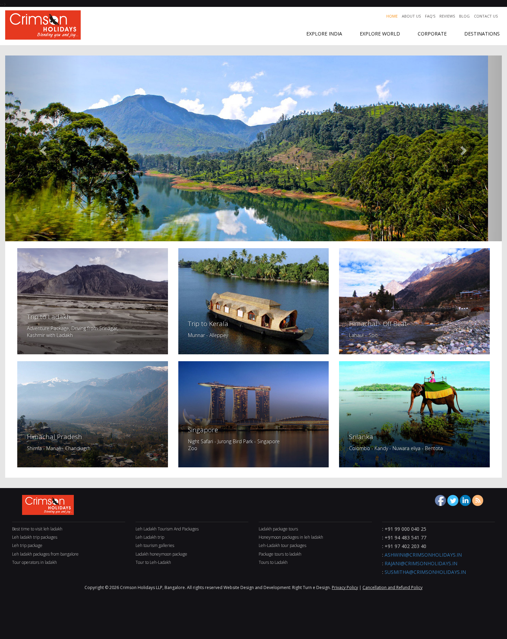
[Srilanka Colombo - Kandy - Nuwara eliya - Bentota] (414, 413)
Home (392, 16)
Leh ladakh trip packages (34, 537)
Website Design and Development (256, 587)
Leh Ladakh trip (150, 537)
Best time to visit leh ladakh (37, 529)
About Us (411, 16)
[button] (42, 148)
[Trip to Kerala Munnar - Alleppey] (253, 300)
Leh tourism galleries (155, 545)
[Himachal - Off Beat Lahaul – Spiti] (414, 300)
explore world (380, 33)
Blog (464, 16)
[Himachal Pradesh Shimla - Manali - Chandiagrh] (92, 413)
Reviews (447, 16)
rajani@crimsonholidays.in (421, 563)
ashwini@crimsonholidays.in (423, 554)
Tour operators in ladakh (34, 562)
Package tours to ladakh (280, 554)
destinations (482, 33)
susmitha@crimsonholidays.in (425, 572)
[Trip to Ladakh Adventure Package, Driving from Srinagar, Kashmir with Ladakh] (92, 300)
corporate (432, 33)
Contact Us (486, 16)
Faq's (430, 16)
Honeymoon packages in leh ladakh (291, 537)
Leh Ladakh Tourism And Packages (167, 529)
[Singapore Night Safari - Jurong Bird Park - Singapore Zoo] (253, 413)
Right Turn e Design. (312, 587)
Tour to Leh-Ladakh (153, 562)
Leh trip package (27, 545)
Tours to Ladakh (273, 562)
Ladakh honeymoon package (161, 554)
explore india (324, 33)
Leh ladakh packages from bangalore (45, 554)
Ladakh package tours (278, 529)
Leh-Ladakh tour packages (282, 545)
